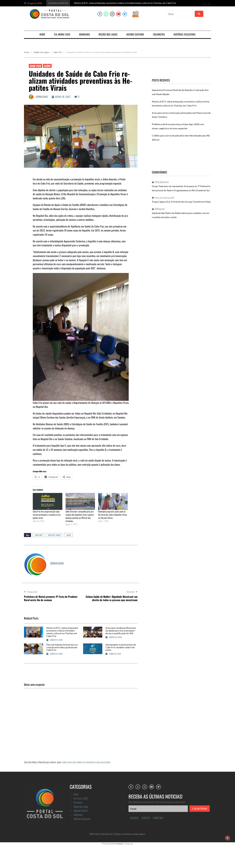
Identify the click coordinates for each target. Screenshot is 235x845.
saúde (68, 535)
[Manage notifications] (227, 838)
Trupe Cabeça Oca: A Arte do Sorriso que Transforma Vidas (181, 201)
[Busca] (179, 14)
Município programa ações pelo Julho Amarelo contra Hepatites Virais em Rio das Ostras (112, 514)
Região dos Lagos (41, 52)
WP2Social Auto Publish (109, 843)
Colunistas (78, 815)
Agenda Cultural (80, 810)
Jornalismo (42, 97)
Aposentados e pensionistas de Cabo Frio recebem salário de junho (121, 647)
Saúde (47, 66)
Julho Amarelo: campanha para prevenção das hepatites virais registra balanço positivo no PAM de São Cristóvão (80, 516)
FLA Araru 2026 (81, 798)
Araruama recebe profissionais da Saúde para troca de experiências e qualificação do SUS (121, 630)
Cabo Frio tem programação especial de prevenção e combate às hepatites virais (47, 514)
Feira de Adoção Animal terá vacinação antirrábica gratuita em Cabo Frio (62, 647)
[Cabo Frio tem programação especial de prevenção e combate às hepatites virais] (47, 501)
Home (26, 52)
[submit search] (199, 14)
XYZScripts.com (128, 843)
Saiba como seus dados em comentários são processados (86, 762)
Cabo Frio (57, 52)
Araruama (78, 802)
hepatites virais (54, 535)
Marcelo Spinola (163, 197)
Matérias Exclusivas (82, 819)
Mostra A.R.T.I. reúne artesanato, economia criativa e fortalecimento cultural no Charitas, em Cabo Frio (62, 631)
